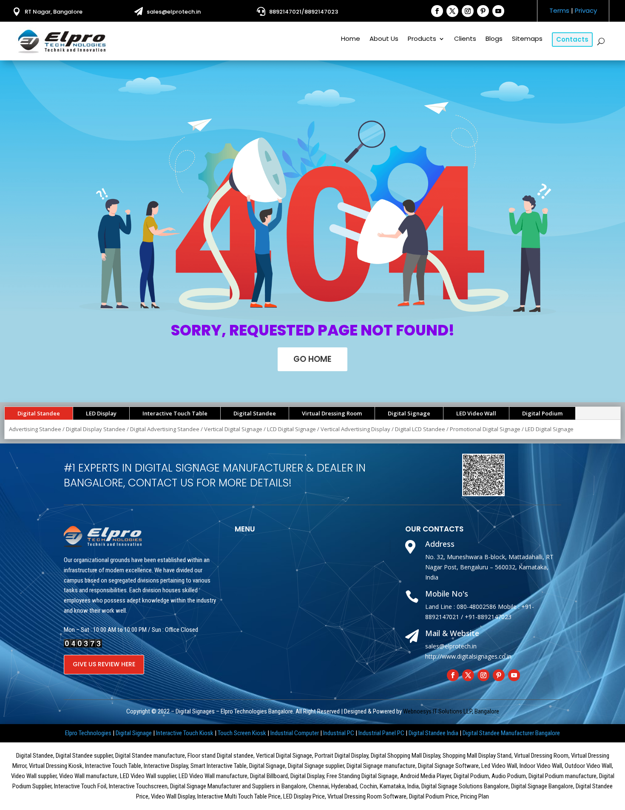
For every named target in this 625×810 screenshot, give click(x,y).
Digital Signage (409, 413)
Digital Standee (38, 413)
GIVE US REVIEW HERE (104, 664)
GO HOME (312, 359)
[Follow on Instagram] (468, 11)
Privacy (586, 10)
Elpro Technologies (88, 733)
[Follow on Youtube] (498, 11)
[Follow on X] (452, 11)
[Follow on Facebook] (437, 11)
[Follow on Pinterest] (483, 11)
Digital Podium (542, 413)
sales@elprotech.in (174, 12)
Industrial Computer (294, 733)
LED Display (101, 413)
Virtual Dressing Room (332, 413)
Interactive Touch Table (174, 413)
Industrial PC (338, 733)
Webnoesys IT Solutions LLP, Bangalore (451, 711)
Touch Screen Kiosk (242, 733)
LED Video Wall (476, 413)
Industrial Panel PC (381, 733)
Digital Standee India (433, 733)
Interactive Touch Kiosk (184, 733)
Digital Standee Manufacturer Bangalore (511, 733)
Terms (559, 10)
